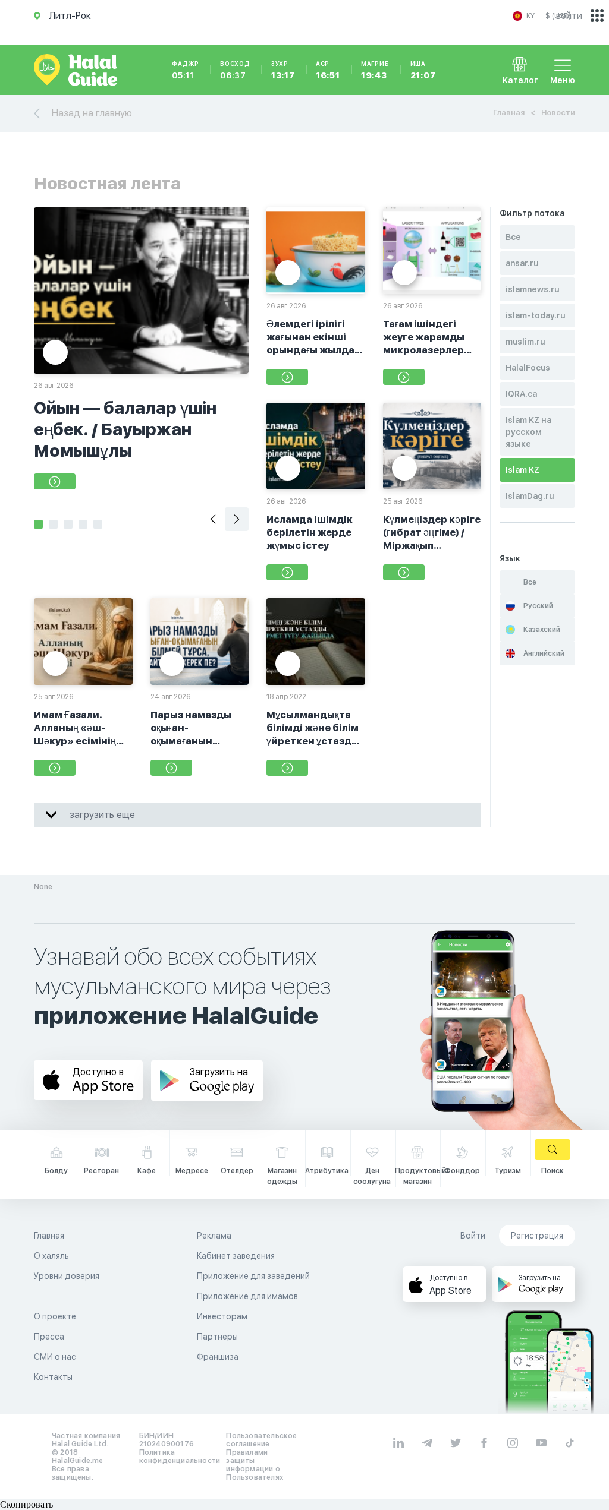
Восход (235, 70)
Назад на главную (92, 113)
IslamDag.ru (530, 496)
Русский (538, 606)
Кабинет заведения (236, 1256)
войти (569, 15)
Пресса (49, 1336)
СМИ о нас (55, 1356)
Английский (543, 653)
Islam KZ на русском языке (529, 431)
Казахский (541, 630)
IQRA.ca (521, 394)
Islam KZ (522, 470)
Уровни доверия (66, 1276)
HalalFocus (528, 367)
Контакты (53, 1377)
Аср (328, 70)
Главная (509, 112)
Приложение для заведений (253, 1276)
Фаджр (185, 70)
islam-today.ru (535, 315)
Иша (423, 70)
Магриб (375, 70)
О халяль (51, 1256)
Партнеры (217, 1336)
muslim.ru (525, 341)
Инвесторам (222, 1316)
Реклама (214, 1235)
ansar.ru (522, 263)
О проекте (55, 1316)
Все (513, 237)
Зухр (283, 70)
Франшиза (217, 1356)
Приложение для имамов (247, 1296)
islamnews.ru (532, 289)
